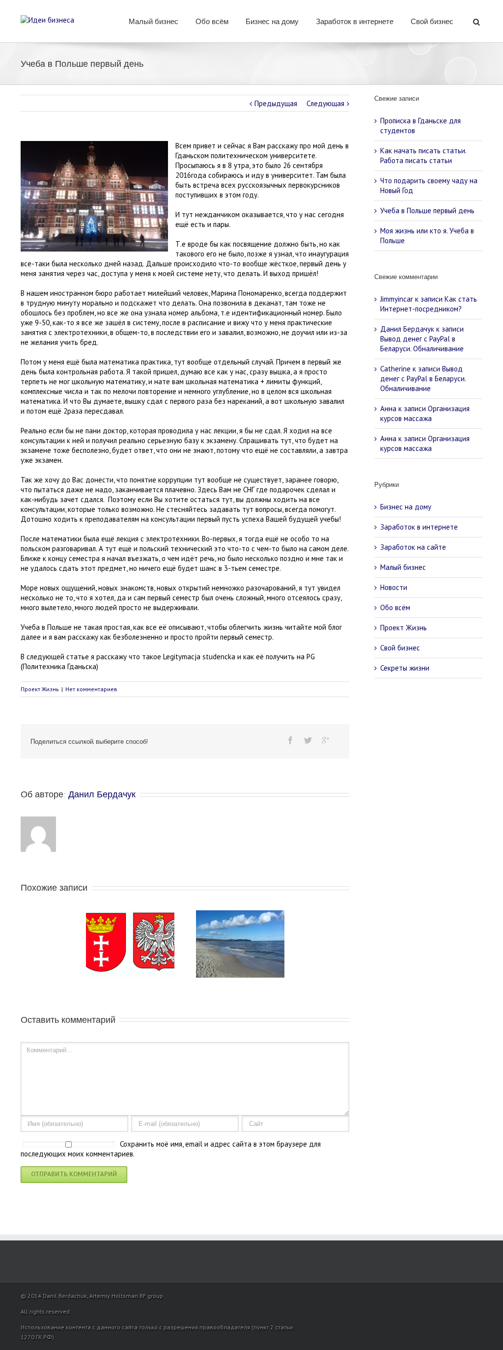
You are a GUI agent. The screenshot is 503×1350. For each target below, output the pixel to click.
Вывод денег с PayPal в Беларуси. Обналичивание (422, 343)
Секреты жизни (404, 668)
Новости (393, 587)
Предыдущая (275, 103)
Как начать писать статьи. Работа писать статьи (423, 155)
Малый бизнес (153, 21)
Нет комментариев (91, 689)
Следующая (325, 103)
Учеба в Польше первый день (427, 210)
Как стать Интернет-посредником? (428, 303)
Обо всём (212, 21)
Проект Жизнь (40, 689)
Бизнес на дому (272, 21)
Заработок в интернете (354, 21)
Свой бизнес (432, 21)
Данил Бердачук (102, 794)
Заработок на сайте (413, 547)
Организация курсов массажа (425, 413)
